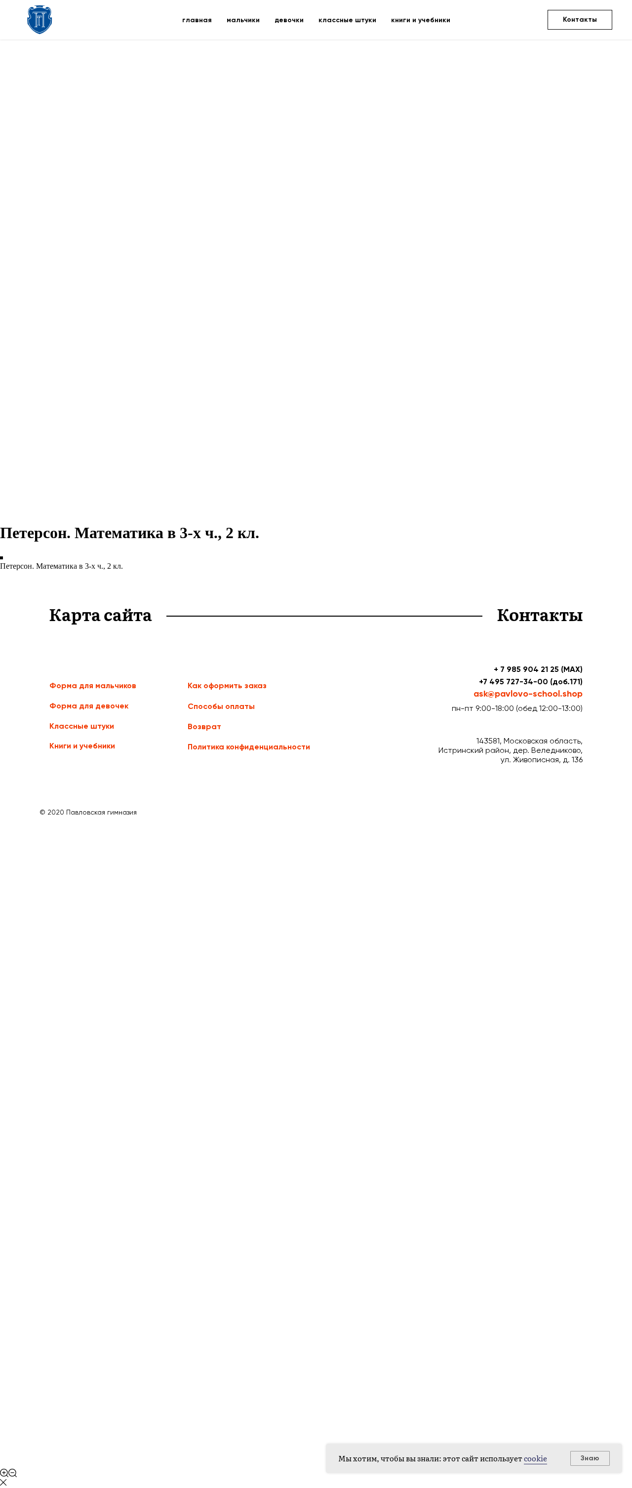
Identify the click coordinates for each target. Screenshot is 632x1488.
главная (197, 20)
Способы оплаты (221, 706)
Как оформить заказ (227, 685)
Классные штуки (81, 726)
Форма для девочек (88, 705)
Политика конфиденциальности (249, 746)
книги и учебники (420, 20)
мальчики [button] (243, 20)
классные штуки (347, 20)
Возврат (204, 726)
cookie (535, 1458)
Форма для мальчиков (92, 685)
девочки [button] (289, 20)
